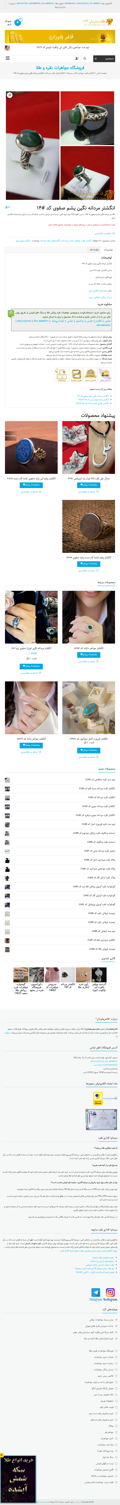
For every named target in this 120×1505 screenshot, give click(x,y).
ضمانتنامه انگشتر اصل (98, 291)
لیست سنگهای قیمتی (104, 1464)
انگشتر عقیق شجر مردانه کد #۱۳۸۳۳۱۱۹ (92, 403)
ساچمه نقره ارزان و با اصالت (102, 1261)
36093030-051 (47, 3)
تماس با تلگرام (102, 321)
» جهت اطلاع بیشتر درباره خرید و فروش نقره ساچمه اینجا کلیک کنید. (60, 1249)
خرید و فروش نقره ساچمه (103, 1258)
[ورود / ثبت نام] (77, 58)
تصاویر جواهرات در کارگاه (102, 1476)
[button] (9, 95)
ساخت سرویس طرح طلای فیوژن (99, 1326)
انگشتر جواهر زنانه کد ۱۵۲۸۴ (31, 739)
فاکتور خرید (93, 298)
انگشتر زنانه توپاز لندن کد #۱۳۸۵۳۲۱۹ (93, 400)
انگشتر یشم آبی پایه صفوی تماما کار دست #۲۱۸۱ (31, 478)
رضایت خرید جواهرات (103, 1363)
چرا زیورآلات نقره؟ (105, 1451)
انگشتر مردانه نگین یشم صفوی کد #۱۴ (93, 396)
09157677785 (22, 3)
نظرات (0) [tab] (94, 250)
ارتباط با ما (98, 1065)
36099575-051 (95, 3)
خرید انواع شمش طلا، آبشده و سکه (98, 1339)
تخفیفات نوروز (107, 1401)
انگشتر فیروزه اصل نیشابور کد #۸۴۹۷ (89, 739)
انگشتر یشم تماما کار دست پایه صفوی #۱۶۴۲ (88, 557)
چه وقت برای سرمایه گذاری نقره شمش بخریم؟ (94, 1269)
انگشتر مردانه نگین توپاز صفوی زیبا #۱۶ (31, 648)
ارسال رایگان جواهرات (103, 1370)
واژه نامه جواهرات (105, 1445)
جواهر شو (109, 1432)
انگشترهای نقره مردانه (55, 73)
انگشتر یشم (25, 241)
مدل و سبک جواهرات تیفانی (101, 1320)
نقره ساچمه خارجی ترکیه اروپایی (99, 1265)
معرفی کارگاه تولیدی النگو (102, 1388)
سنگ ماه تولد (107, 1457)
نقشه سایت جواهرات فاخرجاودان (99, 1482)
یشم (17, 241)
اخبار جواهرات (107, 1439)
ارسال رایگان (106, 298)
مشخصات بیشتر (90, 485)
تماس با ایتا (66, 321)
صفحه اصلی (101, 73)
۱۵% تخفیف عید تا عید (103, 1395)
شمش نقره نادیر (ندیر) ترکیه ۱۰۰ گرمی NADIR (95, 1272)
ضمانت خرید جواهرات (103, 1357)
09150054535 (70, 3)
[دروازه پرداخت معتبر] (98, 1099)
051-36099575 (111, 1061)
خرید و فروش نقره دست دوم (101, 1414)
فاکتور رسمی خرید (105, 1376)
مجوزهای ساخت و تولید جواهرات (98, 1382)
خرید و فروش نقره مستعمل (101, 1420)
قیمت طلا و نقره (106, 1407)
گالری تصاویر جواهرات (103, 1470)
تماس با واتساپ (84, 321)
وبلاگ (111, 1426)
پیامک (55, 321)
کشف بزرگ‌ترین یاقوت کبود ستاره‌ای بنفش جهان (93, 1332)
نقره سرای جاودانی (43, 1502)
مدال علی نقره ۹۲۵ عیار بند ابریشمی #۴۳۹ (89, 478)
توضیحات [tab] (108, 250)
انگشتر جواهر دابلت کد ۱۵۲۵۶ (89, 648)
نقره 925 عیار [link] (72, 214)
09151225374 (82, 3)
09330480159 (35, 3)
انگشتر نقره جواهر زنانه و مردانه (80, 73)
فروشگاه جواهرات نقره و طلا (101, 1351)
